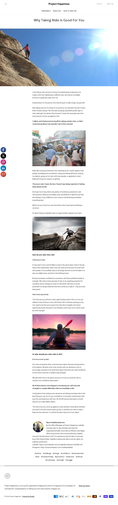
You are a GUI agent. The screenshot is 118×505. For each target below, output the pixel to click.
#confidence (65, 453)
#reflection (70, 457)
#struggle (69, 460)
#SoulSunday (50, 460)
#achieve (38, 453)
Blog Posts (57, 11)
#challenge (47, 453)
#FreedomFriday (47, 457)
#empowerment (78, 453)
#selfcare (79, 457)
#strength (60, 460)
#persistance (60, 457)
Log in (99, 4)
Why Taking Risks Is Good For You (59, 20)
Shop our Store (84, 486)
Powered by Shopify (28, 496)
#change (56, 453)
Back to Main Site (70, 11)
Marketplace (46, 11)
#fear (37, 457)
